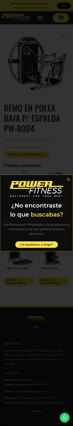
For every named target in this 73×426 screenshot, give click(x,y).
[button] (68, 179)
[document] (36, 213)
